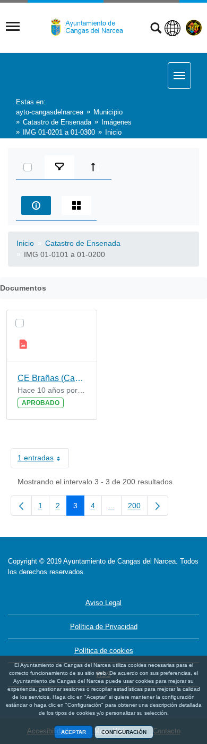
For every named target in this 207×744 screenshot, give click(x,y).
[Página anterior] (21, 505)
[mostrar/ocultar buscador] (156, 29)
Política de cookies (103, 651)
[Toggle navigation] (12, 26)
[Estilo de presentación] (76, 205)
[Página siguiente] (157, 505)
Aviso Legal (103, 603)
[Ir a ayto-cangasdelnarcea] (91, 27)
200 (138, 507)
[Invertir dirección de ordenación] (95, 167)
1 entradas (43, 459)
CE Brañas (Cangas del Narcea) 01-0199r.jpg (52, 378)
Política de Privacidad (103, 627)
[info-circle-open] (36, 205)
